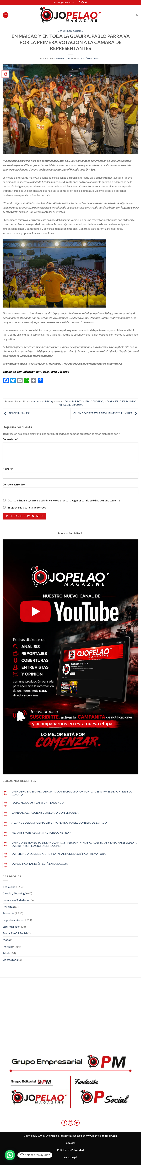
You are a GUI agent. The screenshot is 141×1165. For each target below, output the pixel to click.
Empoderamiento (13, 920)
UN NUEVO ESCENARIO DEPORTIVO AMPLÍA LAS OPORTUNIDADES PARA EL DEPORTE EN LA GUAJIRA (72, 793)
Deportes (8, 906)
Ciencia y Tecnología (15, 893)
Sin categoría (10, 959)
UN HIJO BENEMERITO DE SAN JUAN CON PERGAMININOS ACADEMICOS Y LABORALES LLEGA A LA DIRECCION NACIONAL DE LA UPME (74, 844)
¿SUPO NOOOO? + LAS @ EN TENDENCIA (38, 802)
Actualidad (65, 31)
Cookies (70, 1142)
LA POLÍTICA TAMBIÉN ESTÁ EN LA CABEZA (40, 863)
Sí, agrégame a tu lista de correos (26, 507)
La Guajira (109, 401)
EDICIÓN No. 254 (19, 413)
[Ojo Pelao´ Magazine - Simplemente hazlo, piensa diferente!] (70, 15)
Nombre (8, 468)
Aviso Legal (70, 1157)
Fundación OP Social (15, 933)
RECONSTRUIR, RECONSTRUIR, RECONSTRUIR (41, 832)
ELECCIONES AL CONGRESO (89, 401)
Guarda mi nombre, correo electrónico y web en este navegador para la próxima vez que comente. (64, 500)
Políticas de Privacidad (70, 1150)
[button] (10, 1155)
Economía (8, 913)
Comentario (10, 439)
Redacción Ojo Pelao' (89, 58)
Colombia (69, 401)
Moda (6, 939)
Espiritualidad (11, 926)
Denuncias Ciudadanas (16, 900)
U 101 (80, 404)
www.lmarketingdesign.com (101, 1135)
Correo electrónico (14, 484)
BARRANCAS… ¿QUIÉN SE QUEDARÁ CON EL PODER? (45, 812)
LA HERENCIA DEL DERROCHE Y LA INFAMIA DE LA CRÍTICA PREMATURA (59, 853)
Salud (6, 953)
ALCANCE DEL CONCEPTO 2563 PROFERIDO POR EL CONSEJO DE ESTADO (59, 822)
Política (78, 31)
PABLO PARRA (122, 401)
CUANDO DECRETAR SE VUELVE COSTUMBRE (103, 413)
